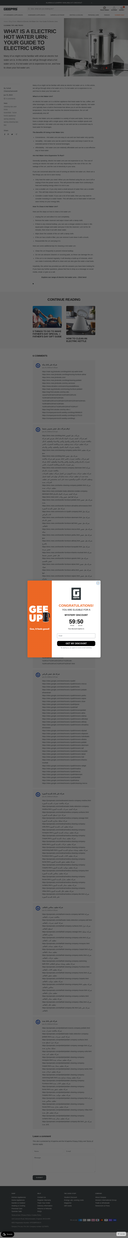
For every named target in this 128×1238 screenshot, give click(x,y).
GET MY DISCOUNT (76, 643)
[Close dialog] (98, 583)
